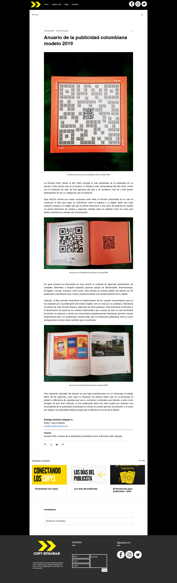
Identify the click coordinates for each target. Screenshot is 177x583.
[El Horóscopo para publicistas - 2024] (127, 475)
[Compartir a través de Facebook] (45, 444)
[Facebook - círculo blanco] (131, 4)
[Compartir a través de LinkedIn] (57, 444)
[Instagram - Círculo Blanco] (138, 4)
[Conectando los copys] (49, 475)
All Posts (35, 15)
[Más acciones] (131, 30)
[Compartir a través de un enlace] (63, 444)
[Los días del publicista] (88, 475)
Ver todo (142, 460)
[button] (142, 15)
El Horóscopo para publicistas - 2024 (122, 490)
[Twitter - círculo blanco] (144, 4)
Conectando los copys (46, 488)
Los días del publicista (85, 488)
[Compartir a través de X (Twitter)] (51, 444)
